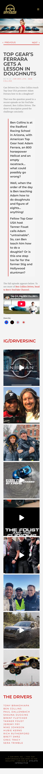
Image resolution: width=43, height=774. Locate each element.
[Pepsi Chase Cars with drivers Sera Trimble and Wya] (21, 480)
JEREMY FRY (11, 724)
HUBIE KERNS (12, 730)
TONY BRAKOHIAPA (16, 705)
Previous (10, 42)
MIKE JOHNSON (13, 727)
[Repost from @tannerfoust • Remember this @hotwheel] (21, 668)
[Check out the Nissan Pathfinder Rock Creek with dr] (21, 630)
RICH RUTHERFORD (16, 733)
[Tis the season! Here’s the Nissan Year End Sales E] (21, 368)
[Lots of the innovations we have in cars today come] (21, 518)
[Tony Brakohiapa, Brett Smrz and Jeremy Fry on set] (21, 593)
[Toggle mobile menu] (38, 9)
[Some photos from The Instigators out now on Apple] (21, 443)
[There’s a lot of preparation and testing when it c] (21, 555)
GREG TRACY (11, 740)
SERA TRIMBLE (13, 743)
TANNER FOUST (13, 721)
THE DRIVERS (17, 696)
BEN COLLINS (12, 708)
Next (34, 42)
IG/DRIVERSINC (19, 340)
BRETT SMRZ (11, 736)
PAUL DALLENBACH (16, 712)
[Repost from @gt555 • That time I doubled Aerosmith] (21, 405)
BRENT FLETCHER (15, 718)
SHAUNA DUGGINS (15, 715)
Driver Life (19, 79)
